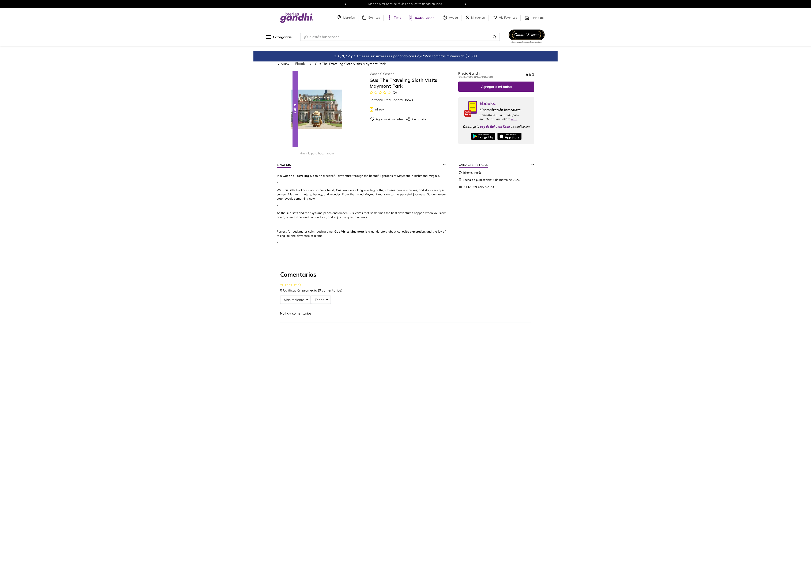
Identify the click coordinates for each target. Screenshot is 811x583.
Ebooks (300, 63)
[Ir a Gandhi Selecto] (526, 44)
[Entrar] (478, 17)
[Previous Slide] (345, 3)
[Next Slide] (465, 3)
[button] (316, 109)
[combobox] (400, 37)
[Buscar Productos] (494, 37)
